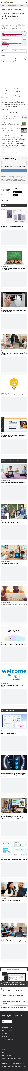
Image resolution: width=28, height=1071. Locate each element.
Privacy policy (5, 1033)
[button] (2, 2)
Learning (3, 9)
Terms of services (18, 175)
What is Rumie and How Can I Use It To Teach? (15, 1002)
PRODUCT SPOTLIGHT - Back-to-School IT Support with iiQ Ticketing (14, 990)
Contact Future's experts (7, 1030)
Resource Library (12, 5)
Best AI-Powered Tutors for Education (14, 1007)
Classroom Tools (17, 9)
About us (4, 1049)
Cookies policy (5, 1036)
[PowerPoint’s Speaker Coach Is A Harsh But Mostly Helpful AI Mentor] (14, 979)
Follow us (16, 50)
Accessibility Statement (7, 1055)
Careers (3, 1043)
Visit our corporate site (12, 1017)
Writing (16, 195)
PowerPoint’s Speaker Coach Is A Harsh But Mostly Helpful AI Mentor (14, 983)
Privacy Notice (20, 176)
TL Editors (5, 22)
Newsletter (24, 50)
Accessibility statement (7, 1039)
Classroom (9, 9)
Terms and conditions (7, 1027)
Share (5, 50)
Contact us (4, 1052)
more (6, 109)
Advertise (4, 1046)
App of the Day (18, 192)
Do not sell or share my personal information (12, 1058)
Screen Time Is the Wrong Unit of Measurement (13, 996)
